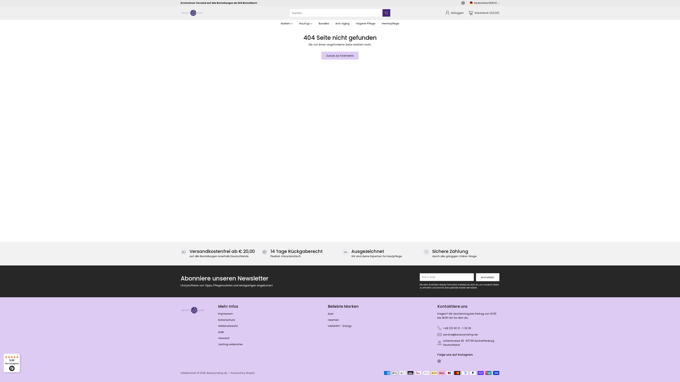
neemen (333, 320)
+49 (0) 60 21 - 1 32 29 (457, 328)
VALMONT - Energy (340, 326)
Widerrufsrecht (228, 326)
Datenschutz (226, 320)
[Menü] (18, 356)
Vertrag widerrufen (230, 344)
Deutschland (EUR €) (485, 2)
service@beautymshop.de (460, 334)
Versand (223, 338)
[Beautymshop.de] (192, 13)
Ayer (331, 314)
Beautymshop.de (217, 373)
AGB (221, 332)
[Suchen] (386, 13)
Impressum (225, 314)
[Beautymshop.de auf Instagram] (463, 3)
